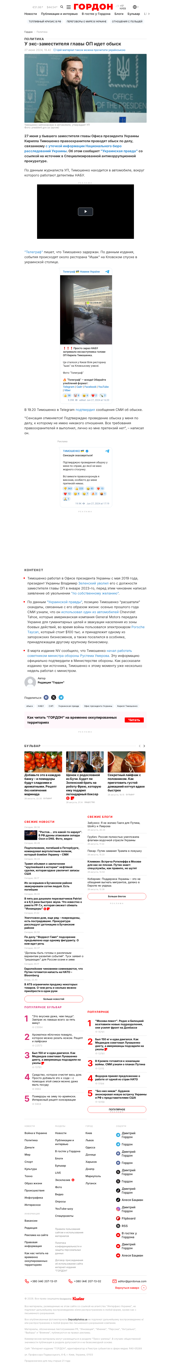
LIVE (58, 1172)
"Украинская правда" (119, 151)
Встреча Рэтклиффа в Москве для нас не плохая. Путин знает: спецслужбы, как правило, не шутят (114, 865)
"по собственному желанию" (95, 593)
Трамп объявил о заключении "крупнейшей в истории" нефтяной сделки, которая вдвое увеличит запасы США (51, 868)
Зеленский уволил (93, 583)
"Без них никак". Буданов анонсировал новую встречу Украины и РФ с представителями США (121, 1094)
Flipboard (128, 1218)
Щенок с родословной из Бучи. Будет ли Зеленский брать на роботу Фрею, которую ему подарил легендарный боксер (83, 784)
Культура (31, 1169)
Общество (89, 802)
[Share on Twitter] (53, 697)
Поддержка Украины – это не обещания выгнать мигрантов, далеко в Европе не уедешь (114, 882)
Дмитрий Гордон (128, 1135)
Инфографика (34, 1197)
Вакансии (31, 1220)
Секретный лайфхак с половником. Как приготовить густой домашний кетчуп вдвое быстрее (126, 782)
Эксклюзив (62, 1180)
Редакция (31, 1227)
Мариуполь (93, 1176)
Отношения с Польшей (127, 21)
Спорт (29, 1161)
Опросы (60, 1201)
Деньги (29, 1147)
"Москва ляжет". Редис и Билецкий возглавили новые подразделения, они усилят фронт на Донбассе (119, 1024)
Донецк (91, 1154)
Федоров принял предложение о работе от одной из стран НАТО (117, 1077)
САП (51, 706)
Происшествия (34, 1190)
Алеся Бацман (132, 1200)
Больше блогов (117, 896)
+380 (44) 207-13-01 (43, 1281)
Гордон (28, 31)
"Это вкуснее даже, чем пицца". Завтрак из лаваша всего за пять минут (53, 1020)
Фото (58, 1187)
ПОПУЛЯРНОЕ (98, 1012)
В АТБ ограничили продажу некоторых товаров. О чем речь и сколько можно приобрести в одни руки (50, 988)
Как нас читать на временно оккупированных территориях (36, 1259)
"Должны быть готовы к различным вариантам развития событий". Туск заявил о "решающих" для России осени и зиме (53, 956)
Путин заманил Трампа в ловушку (115, 850)
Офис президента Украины (98, 706)
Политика (42, 31)
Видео (59, 1194)
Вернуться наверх (127, 1287)
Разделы (60, 1126)
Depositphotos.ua (77, 1319)
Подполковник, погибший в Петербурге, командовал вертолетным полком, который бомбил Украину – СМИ (51, 851)
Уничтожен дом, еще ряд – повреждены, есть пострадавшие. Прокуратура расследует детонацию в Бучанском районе (52, 922)
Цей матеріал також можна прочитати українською (91, 49)
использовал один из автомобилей (90, 612)
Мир (27, 1154)
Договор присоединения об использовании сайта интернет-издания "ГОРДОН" (69, 1265)
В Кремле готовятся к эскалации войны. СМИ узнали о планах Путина (120, 1062)
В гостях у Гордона (96, 14)
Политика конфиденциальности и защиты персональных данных (68, 1248)
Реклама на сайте (36, 1235)
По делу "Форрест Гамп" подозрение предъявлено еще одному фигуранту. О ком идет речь (51, 940)
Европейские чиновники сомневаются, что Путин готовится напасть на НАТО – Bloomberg (53, 972)
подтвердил (85, 410)
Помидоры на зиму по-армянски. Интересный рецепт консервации (54, 1098)
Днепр (90, 1169)
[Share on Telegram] (61, 697)
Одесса (90, 1147)
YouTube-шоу (64, 1208)
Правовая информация (33, 1244)
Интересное (33, 1204)
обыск (29, 706)
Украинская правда (68, 706)
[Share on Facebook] (46, 697)
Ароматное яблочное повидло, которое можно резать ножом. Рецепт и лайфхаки (57, 1038)
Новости (30, 14)
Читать (134, 720)
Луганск (91, 1183)
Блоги (119, 14)
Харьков (91, 1161)
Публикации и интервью (59, 14)
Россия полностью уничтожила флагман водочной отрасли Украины (113, 838)
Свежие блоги (100, 816)
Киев (89, 1133)
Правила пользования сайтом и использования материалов (69, 1232)
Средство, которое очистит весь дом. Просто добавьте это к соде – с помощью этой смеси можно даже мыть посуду (57, 1079)
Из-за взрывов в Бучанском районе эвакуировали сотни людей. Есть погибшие (48, 886)
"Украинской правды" (64, 602)
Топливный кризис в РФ (45, 21)
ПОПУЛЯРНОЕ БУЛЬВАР (43, 1007)
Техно (29, 1176)
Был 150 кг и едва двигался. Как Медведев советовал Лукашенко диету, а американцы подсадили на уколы (119, 1044)
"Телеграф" (33, 252)
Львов (90, 1140)
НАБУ (41, 706)
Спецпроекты (64, 1215)
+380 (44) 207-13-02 (87, 1281)
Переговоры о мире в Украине (86, 21)
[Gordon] (93, 7)
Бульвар (134, 14)
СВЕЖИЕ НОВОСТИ (39, 821)
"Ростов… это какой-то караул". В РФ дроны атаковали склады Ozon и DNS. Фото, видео (60, 835)
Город (89, 1126)
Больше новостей (53, 999)
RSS (125, 1226)
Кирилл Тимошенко (127, 706)
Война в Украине (36, 1133)
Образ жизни (33, 1183)
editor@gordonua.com (132, 1281)
